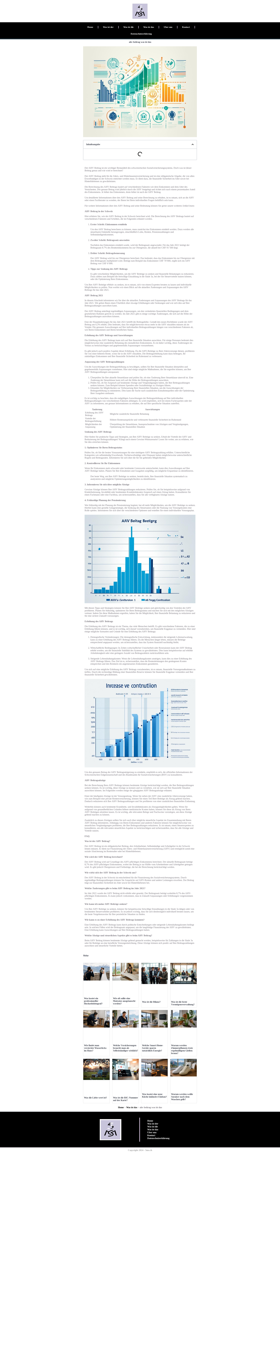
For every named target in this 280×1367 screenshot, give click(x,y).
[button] (192, 144)
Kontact (186, 27)
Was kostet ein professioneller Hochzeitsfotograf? (93, 1001)
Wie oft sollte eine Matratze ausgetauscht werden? (124, 1001)
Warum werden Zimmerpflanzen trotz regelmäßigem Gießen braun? (182, 1049)
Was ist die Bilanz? (151, 1002)
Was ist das (148, 27)
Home (90, 27)
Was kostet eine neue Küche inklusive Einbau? (154, 1095)
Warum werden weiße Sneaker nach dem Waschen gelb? (182, 1097)
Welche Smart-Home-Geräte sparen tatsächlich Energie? (152, 1048)
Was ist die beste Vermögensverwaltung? (183, 1003)
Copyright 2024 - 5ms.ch (140, 1150)
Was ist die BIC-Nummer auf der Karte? (125, 1098)
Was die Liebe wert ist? (95, 1097)
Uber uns (168, 27)
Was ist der (108, 27)
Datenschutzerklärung (141, 34)
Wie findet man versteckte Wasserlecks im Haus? (95, 1048)
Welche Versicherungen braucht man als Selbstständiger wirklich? (125, 1048)
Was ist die (128, 27)
